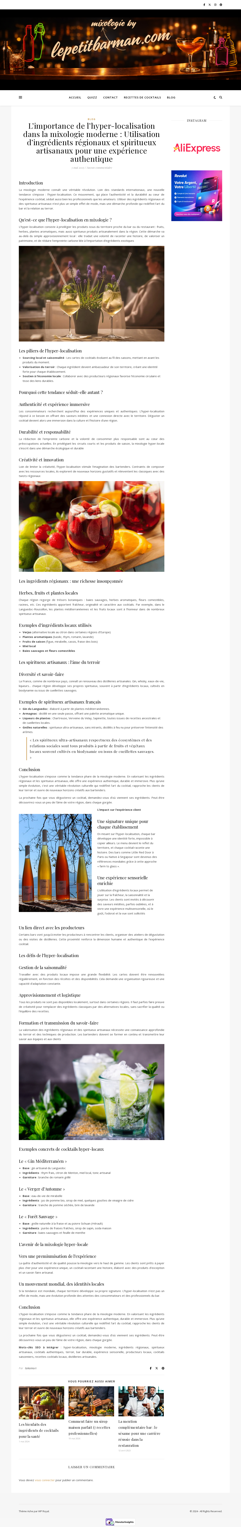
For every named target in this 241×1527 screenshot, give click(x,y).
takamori (31, 1368)
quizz (92, 97)
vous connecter (45, 1480)
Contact (110, 97)
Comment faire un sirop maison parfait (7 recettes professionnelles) (89, 1427)
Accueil (75, 97)
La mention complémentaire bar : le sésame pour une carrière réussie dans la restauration (139, 1433)
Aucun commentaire (99, 167)
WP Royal (43, 1511)
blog (171, 97)
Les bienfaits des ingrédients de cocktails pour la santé (39, 1430)
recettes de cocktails (142, 97)
